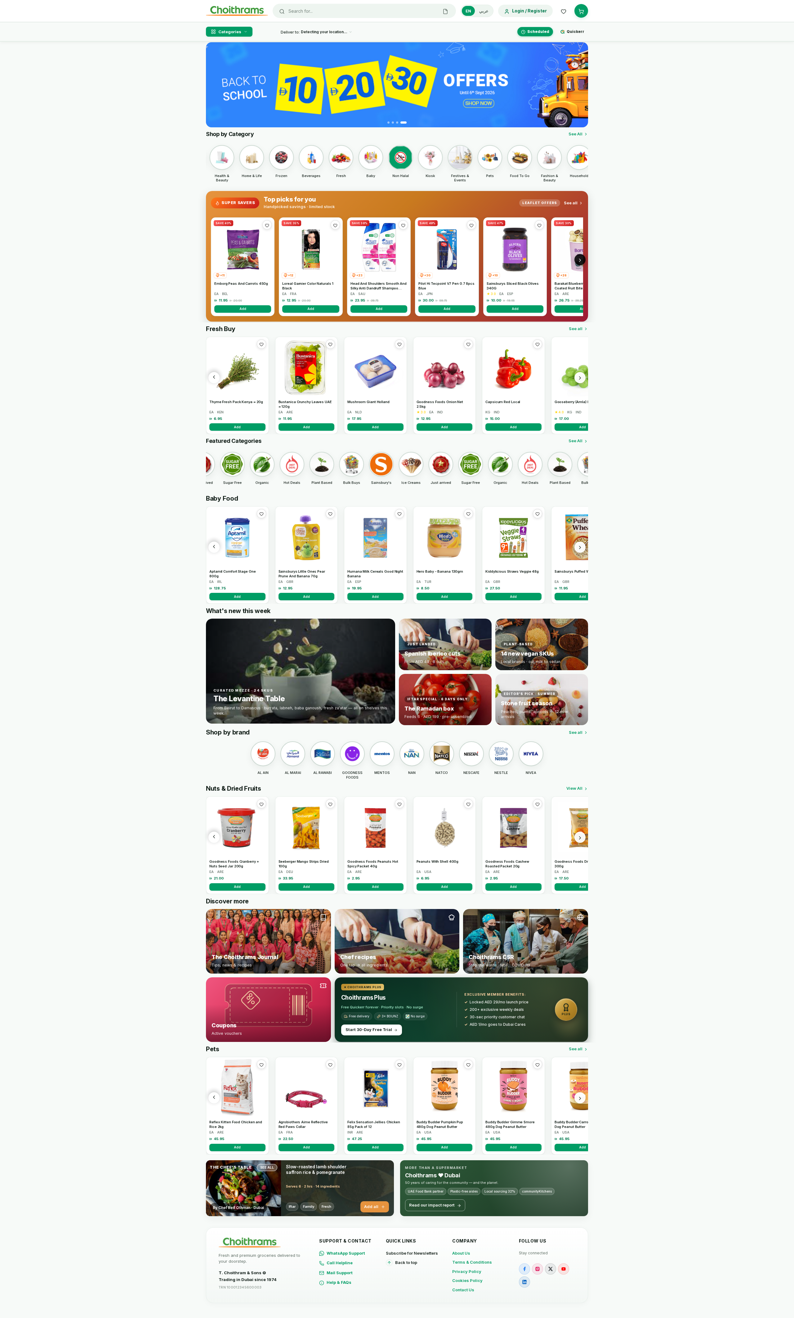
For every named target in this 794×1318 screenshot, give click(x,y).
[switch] (477, 11)
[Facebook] (524, 1269)
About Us (461, 1253)
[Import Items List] (445, 11)
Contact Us (463, 1289)
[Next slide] (579, 85)
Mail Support (340, 1272)
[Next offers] (580, 259)
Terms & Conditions (472, 1262)
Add (242, 309)
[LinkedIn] (524, 1282)
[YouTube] (563, 1269)
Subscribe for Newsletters (412, 1253)
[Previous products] (214, 377)
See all (571, 202)
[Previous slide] (214, 85)
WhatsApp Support (346, 1253)
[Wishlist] (563, 11)
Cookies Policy (467, 1280)
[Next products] (580, 377)
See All (575, 133)
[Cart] (581, 11)
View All (574, 788)
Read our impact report (431, 1204)
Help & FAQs (339, 1282)
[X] (550, 1269)
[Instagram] (537, 1269)
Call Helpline (340, 1262)
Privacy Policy (466, 1271)
